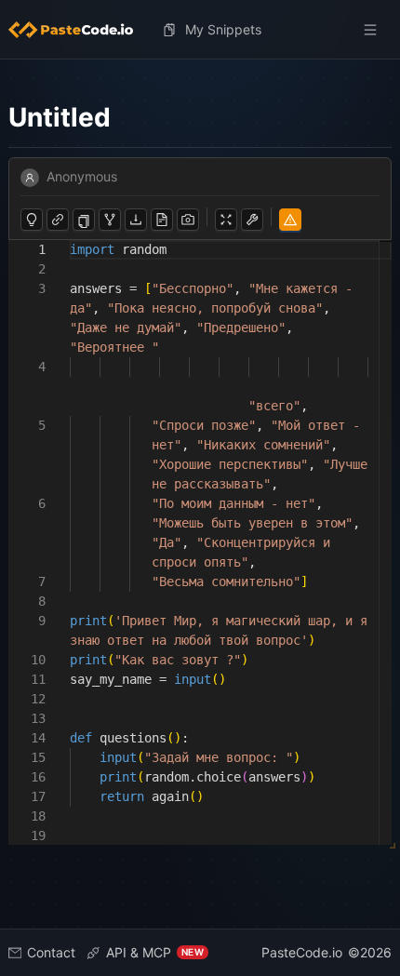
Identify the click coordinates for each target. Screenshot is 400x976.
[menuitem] (78, 30)
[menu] (200, 30)
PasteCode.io (301, 952)
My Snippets (223, 29)
